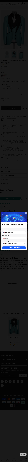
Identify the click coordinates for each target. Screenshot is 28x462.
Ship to (6, 230)
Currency (6, 241)
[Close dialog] (26, 213)
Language (6, 235)
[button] (14, 232)
